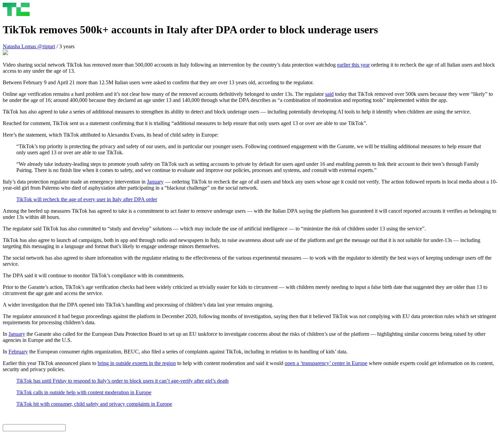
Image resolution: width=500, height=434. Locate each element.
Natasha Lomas (20, 46)
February (18, 351)
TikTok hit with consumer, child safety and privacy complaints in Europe (94, 404)
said (329, 94)
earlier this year (353, 65)
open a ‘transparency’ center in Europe (326, 363)
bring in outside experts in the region (137, 363)
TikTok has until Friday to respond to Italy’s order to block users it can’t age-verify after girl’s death (122, 381)
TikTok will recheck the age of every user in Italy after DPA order (86, 199)
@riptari (46, 46)
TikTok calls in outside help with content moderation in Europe (83, 392)
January (155, 182)
